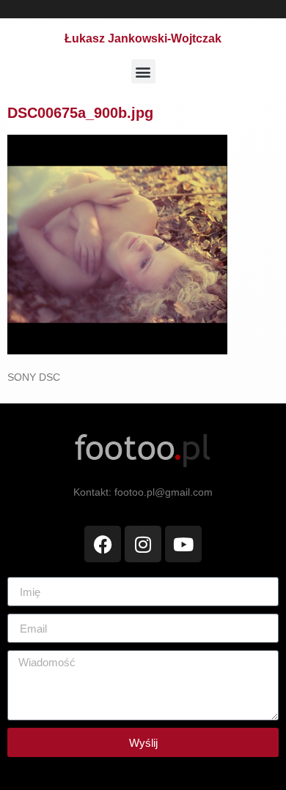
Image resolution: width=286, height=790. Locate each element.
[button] (143, 71)
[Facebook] (102, 544)
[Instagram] (143, 544)
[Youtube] (183, 544)
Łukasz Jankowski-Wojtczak (143, 38)
